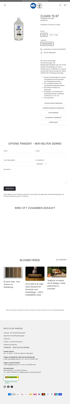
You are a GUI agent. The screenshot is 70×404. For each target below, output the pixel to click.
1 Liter (44, 35)
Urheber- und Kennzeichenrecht (13, 341)
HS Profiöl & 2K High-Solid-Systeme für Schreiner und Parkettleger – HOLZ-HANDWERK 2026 (34, 289)
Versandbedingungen (58, 310)
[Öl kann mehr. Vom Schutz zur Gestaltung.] (13, 272)
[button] (53, 103)
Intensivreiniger (47, 44)
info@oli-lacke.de (24, 372)
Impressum (7, 338)
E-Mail (37, 151)
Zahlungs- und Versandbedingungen (14, 333)
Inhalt (42, 31)
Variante (43, 40)
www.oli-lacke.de (36, 372)
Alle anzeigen (61, 260)
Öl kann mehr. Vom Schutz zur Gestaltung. (12, 284)
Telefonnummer (9, 160)
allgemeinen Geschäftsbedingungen (50, 194)
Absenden (10, 188)
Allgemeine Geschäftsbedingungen (14, 335)
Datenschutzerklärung (10, 344)
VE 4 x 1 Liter (53, 35)
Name (5, 151)
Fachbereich (39, 160)
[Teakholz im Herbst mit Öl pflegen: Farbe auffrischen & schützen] (56, 272)
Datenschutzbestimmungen (12, 196)
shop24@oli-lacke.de (14, 359)
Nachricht (7, 169)
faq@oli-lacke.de (13, 364)
